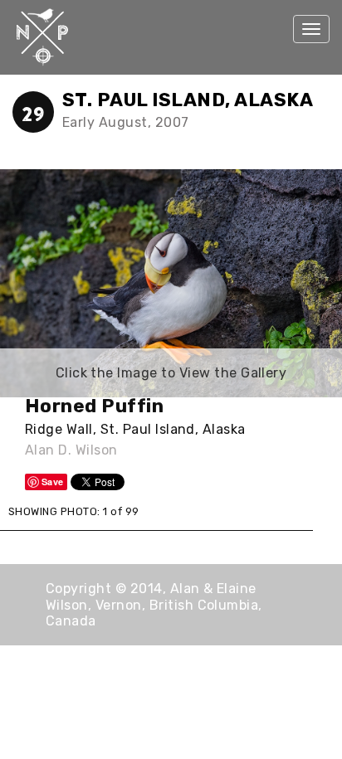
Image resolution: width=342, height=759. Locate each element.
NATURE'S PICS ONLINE (46, 37)
